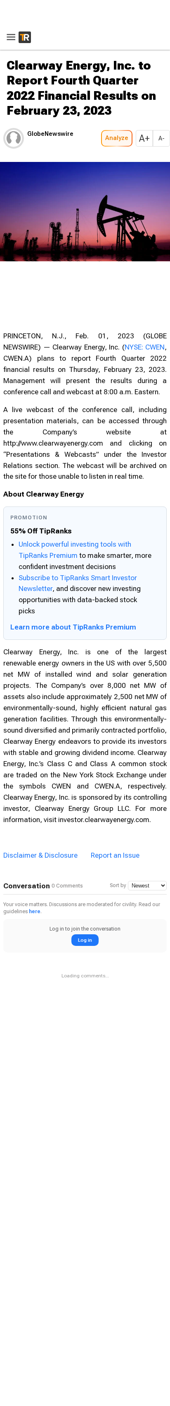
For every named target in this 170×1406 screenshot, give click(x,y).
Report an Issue (115, 855)
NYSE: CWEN (145, 347)
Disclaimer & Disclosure (40, 855)
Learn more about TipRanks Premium (73, 627)
